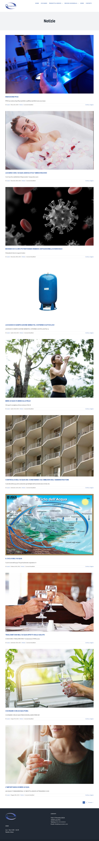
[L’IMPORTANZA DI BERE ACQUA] (49, 754)
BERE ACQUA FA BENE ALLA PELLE (18, 401)
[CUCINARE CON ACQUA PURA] (49, 678)
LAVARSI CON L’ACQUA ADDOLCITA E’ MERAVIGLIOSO (26, 173)
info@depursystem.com (61, 824)
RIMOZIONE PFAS (11, 97)
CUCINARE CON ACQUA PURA (16, 711)
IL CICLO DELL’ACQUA (13, 559)
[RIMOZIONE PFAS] (49, 64)
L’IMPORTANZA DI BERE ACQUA (17, 787)
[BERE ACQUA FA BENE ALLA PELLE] (49, 368)
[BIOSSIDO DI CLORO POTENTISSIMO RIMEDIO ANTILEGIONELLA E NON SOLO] (49, 216)
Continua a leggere (89, 104)
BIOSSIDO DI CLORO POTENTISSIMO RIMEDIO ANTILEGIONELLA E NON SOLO (33, 249)
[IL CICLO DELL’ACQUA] (49, 524)
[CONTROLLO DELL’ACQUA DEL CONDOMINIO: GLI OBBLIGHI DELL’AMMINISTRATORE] (49, 445)
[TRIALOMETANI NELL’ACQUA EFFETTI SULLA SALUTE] (49, 602)
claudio (8, 104)
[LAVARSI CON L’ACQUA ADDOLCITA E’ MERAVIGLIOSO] (49, 140)
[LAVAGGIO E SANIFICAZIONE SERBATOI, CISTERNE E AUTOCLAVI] (49, 292)
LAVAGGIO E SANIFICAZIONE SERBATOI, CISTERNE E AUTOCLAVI (29, 325)
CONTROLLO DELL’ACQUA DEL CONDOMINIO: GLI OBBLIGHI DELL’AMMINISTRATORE (37, 480)
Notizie (21, 104)
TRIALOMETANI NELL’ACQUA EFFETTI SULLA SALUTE (25, 635)
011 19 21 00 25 (61, 822)
